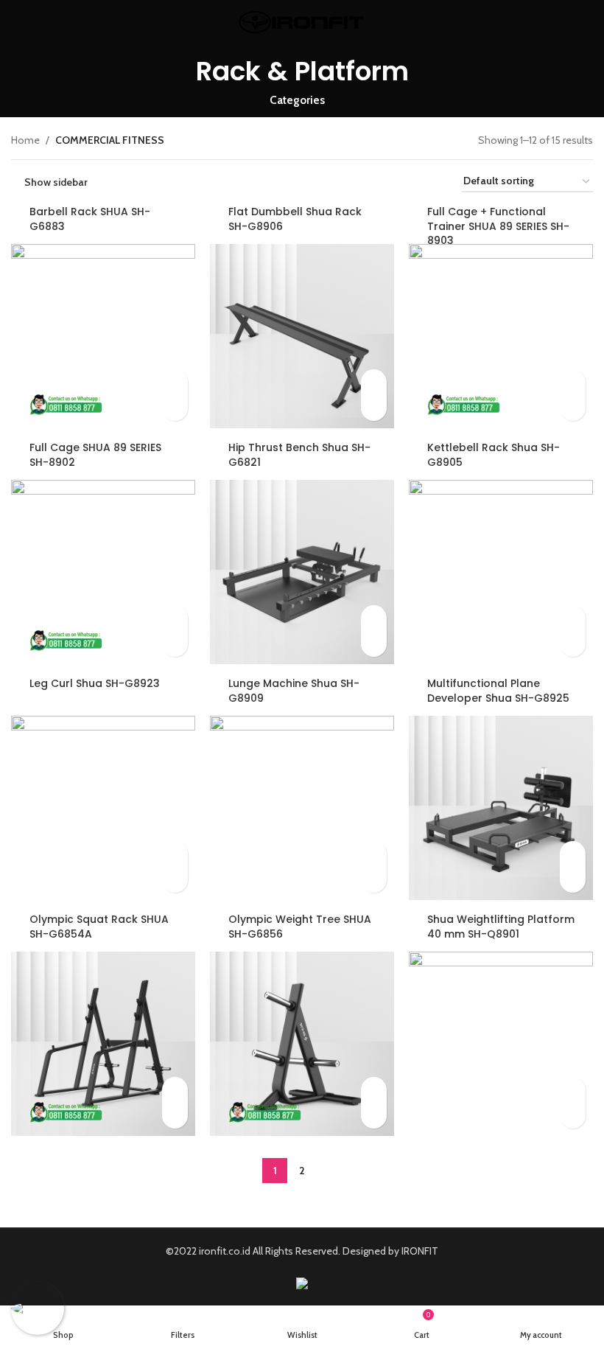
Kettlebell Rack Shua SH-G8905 (493, 455)
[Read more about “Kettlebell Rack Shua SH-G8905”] (573, 618)
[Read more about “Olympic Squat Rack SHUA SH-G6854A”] (175, 1090)
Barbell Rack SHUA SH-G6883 (89, 219)
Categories (297, 99)
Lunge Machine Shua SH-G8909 (293, 690)
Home (25, 140)
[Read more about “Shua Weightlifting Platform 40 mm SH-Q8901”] (573, 1090)
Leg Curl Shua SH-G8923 (94, 683)
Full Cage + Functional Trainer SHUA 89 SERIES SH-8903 (498, 226)
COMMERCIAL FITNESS (109, 140)
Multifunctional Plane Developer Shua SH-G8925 (498, 690)
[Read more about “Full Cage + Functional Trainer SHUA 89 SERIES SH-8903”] (573, 382)
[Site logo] (302, 20)
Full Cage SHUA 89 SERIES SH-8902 (95, 455)
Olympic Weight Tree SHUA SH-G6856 (299, 926)
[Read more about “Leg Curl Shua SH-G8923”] (175, 854)
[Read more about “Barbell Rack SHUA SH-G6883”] (175, 382)
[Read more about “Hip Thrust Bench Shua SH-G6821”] (374, 618)
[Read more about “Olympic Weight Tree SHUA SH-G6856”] (374, 1090)
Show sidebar (56, 181)
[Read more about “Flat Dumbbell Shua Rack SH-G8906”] (374, 382)
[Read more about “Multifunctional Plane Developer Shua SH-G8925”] (573, 854)
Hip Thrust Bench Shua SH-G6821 (299, 455)
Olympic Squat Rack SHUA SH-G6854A (99, 926)
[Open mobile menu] (17, 22)
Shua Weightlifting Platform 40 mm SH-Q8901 (501, 926)
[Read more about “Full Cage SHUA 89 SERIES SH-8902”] (175, 618)
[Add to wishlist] (175, 408)
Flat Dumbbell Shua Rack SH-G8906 (295, 219)
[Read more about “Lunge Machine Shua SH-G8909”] (374, 854)
